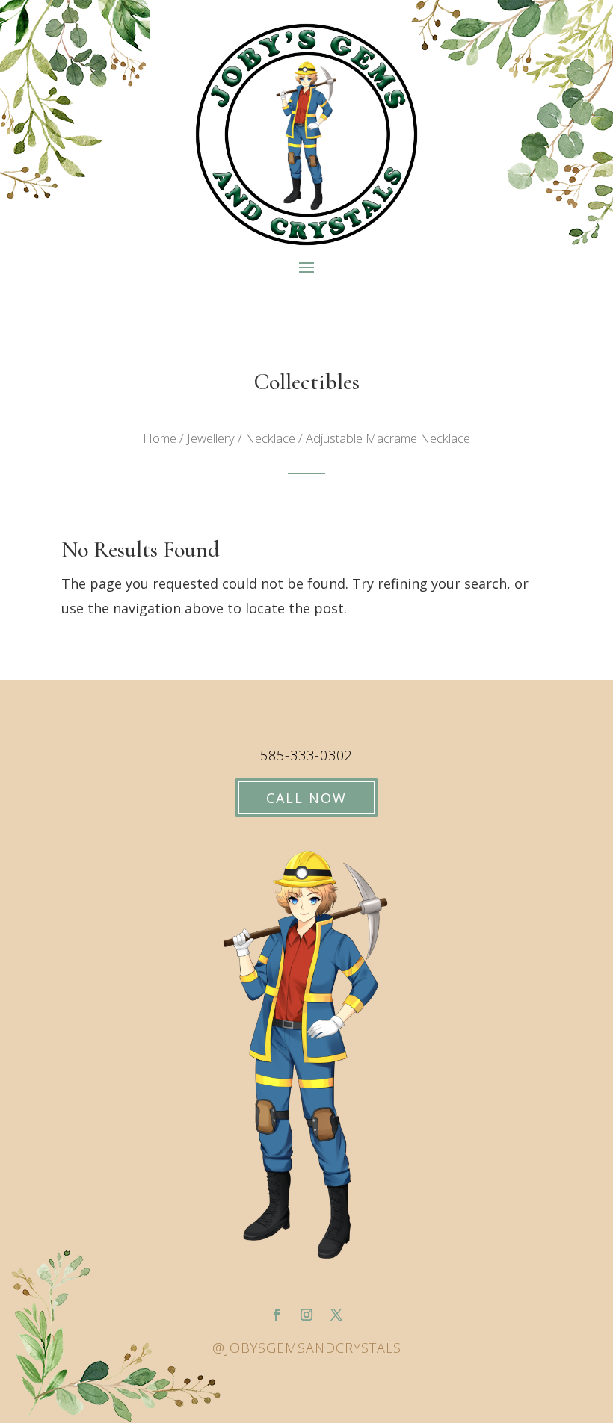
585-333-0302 (306, 755)
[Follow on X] (336, 1315)
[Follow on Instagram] (306, 1315)
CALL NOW (306, 798)
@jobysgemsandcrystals (306, 1348)
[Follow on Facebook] (277, 1315)
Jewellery (211, 438)
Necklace (270, 438)
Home (159, 438)
